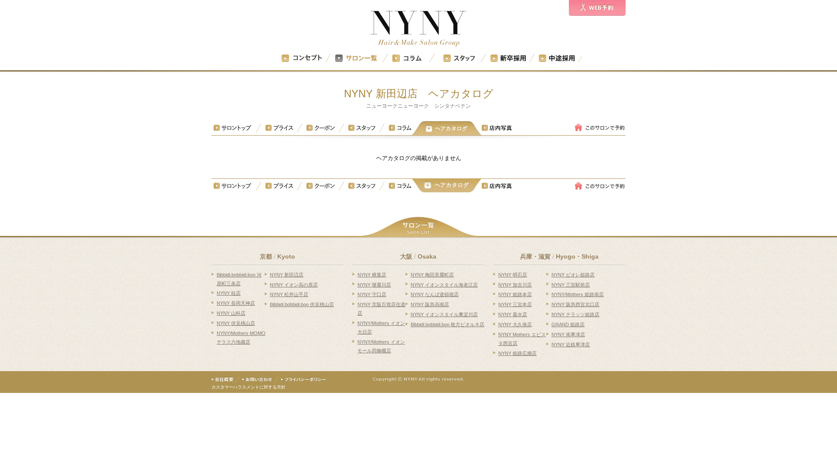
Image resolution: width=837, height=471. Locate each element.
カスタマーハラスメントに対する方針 (248, 387)
